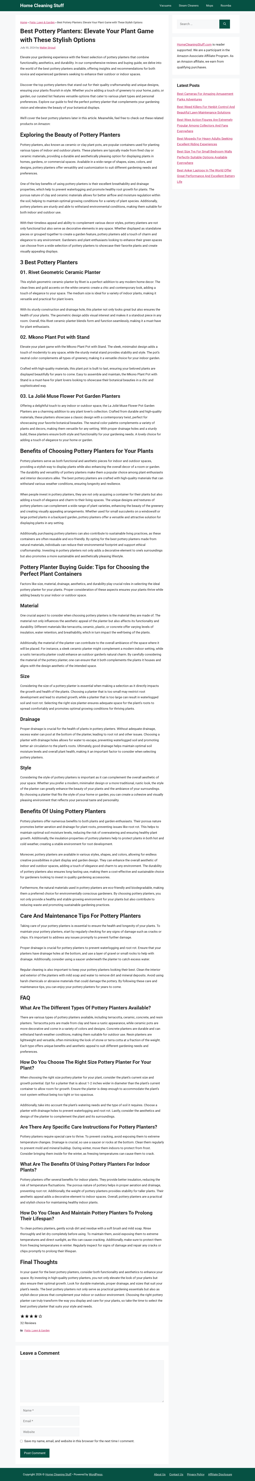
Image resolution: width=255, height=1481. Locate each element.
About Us (160, 1474)
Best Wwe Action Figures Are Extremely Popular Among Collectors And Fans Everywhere (205, 125)
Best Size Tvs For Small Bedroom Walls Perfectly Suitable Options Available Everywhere (204, 157)
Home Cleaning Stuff (42, 5)
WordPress (95, 1474)
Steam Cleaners (189, 5)
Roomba (226, 5)
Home (23, 22)
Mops (209, 5)
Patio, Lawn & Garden (42, 22)
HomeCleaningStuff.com (194, 44)
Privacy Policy (195, 1474)
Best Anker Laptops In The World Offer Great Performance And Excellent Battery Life (206, 176)
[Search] (224, 24)
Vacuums (165, 5)
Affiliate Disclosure (220, 1474)
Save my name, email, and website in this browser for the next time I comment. (79, 1441)
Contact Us (176, 1474)
